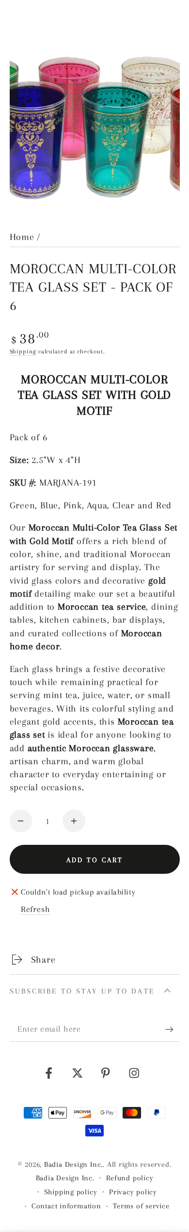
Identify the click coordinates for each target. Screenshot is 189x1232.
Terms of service (141, 1206)
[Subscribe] (172, 1029)
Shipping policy (70, 1192)
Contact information (66, 1206)
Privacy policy (133, 1192)
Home (22, 237)
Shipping (23, 351)
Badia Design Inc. (73, 1164)
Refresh (35, 909)
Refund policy (129, 1178)
